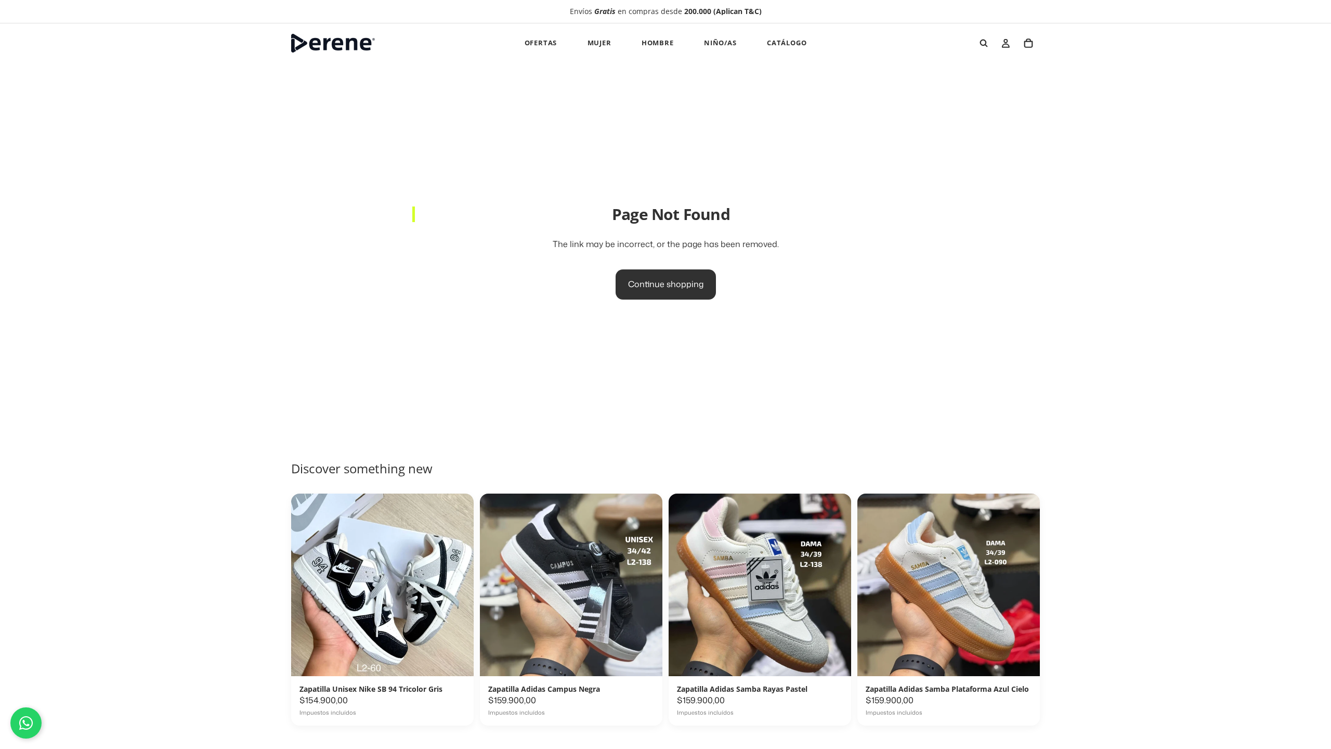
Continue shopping (665, 284)
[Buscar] (983, 43)
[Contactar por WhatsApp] (26, 723)
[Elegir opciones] (454, 711)
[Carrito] (1028, 43)
